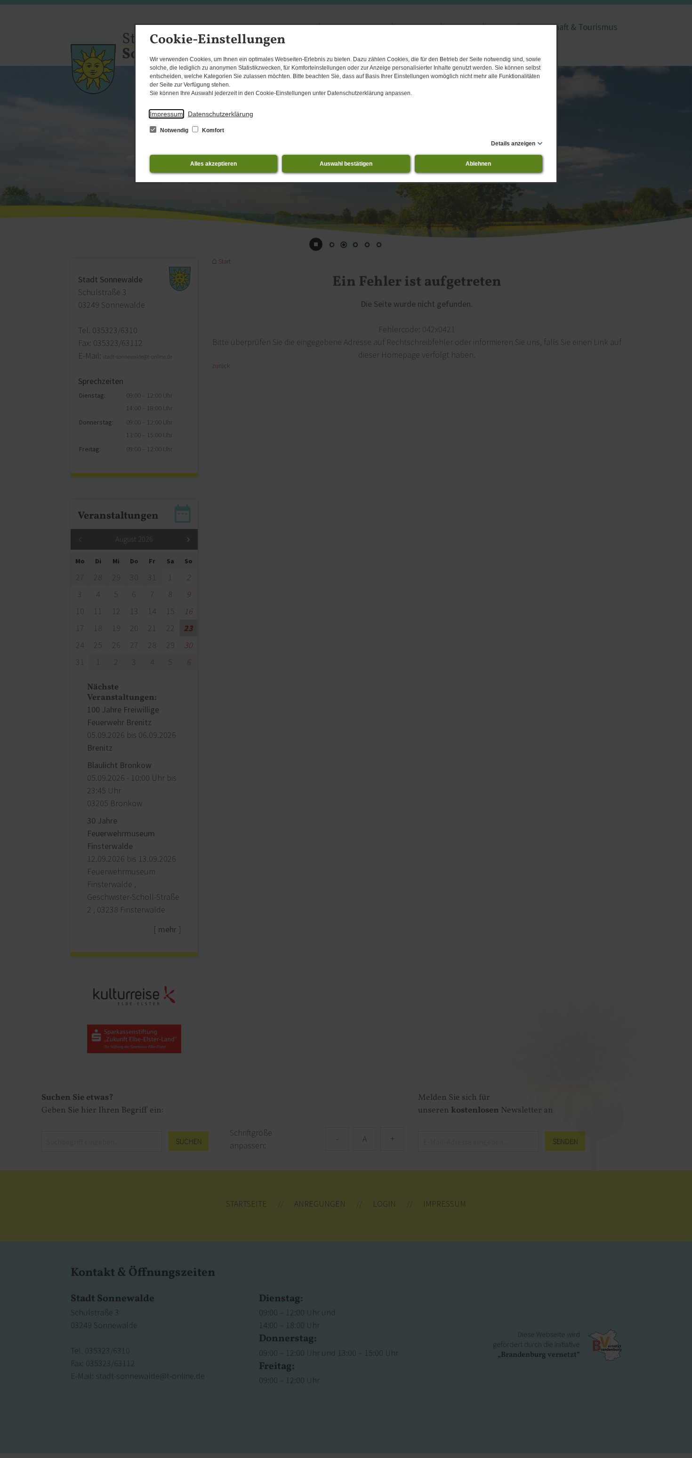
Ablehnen (478, 163)
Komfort (212, 130)
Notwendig (174, 130)
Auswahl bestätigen (346, 163)
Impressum (166, 114)
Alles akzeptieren (213, 163)
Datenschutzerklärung (220, 114)
